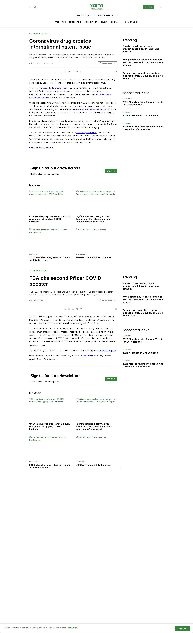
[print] (116, 71)
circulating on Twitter (86, 132)
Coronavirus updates (38, 34)
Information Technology (96, 22)
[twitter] (73, 71)
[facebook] (65, 71)
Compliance (116, 22)
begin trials (87, 356)
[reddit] (77, 71)
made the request (107, 350)
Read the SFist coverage (41, 147)
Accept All (182, 628)
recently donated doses (54, 88)
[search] (35, 7)
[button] (31, 7)
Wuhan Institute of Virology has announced (89, 109)
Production (60, 22)
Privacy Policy (73, 628)
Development (75, 22)
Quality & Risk (131, 22)
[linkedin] (69, 71)
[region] (96, 628)
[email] (81, 71)
